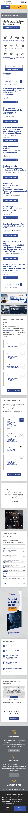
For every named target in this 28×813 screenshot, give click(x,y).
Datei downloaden (10, 102)
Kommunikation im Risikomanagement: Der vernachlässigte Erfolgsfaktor (13, 111)
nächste (15, 84)
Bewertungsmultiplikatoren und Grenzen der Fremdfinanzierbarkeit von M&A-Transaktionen (14, 267)
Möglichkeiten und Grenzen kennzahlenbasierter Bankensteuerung (11, 150)
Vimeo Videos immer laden (14, 699)
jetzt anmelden (13, 775)
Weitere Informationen (13, 390)
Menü (7, 7)
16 (10, 84)
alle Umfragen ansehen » (9, 583)
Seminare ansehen (13, 750)
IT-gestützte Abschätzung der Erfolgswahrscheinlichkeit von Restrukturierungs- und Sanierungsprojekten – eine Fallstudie (13, 246)
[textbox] (18, 7)
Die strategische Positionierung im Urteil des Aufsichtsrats (12, 208)
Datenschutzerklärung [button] (8, 803)
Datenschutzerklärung (13, 693)
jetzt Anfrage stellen (11, 27)
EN (25, 2)
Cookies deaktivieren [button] (8, 808)
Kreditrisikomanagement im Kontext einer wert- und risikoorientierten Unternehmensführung (13, 130)
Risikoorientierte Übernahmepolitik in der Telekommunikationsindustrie (15, 168)
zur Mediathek (13, 718)
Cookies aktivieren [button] (19, 808)
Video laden (13, 696)
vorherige (7, 81)
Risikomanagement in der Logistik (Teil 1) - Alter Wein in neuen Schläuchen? (13, 92)
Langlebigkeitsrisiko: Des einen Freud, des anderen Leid (13, 226)
